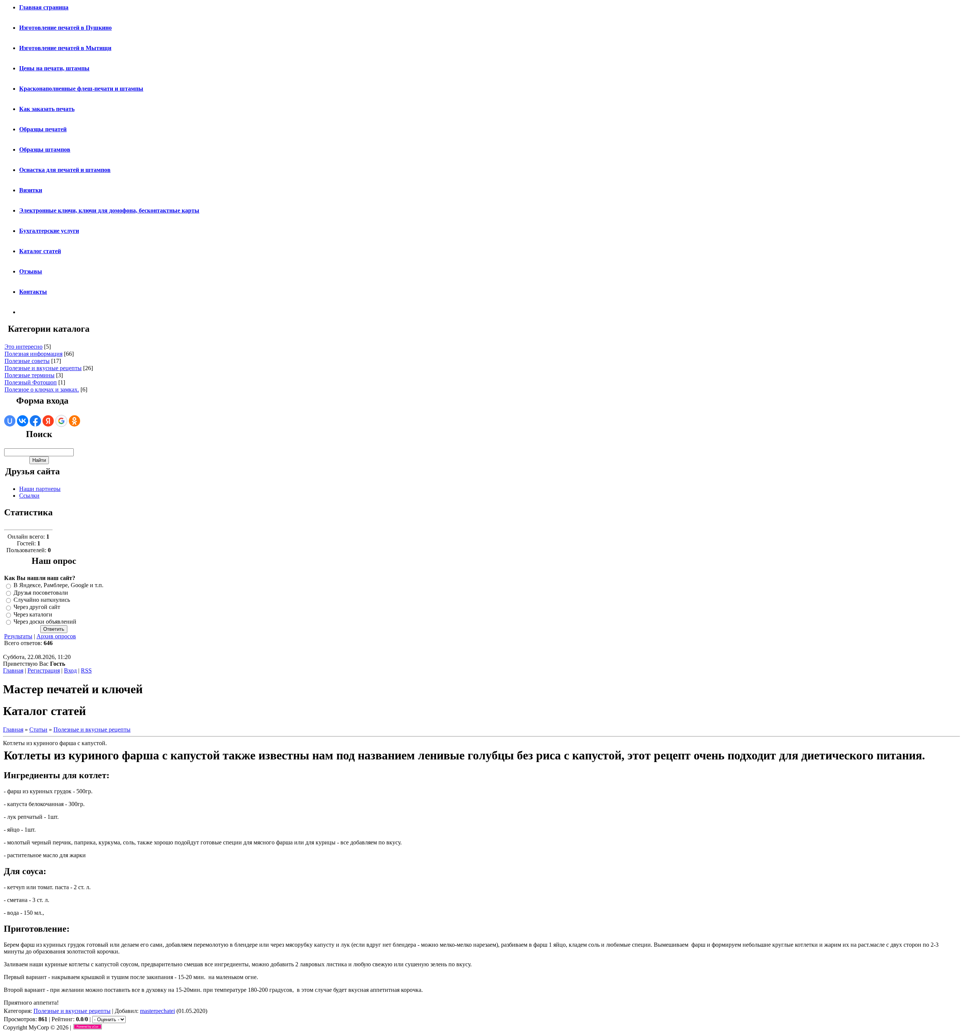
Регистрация (43, 670)
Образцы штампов (44, 149)
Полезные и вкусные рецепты (43, 368)
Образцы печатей (43, 129)
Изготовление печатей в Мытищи (65, 48)
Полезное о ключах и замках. (42, 389)
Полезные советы (27, 361)
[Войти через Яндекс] (48, 421)
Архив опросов (56, 636)
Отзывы (30, 271)
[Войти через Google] (61, 421)
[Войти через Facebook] (35, 421)
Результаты (18, 636)
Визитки (30, 190)
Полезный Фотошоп (31, 382)
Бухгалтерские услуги (49, 231)
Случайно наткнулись (42, 600)
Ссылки (29, 495)
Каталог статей (40, 251)
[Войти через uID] (9, 421)
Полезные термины (30, 375)
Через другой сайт (37, 607)
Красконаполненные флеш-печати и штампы (81, 88)
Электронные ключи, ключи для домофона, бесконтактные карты (109, 210)
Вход (70, 670)
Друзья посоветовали (41, 592)
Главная (13, 670)
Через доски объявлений (45, 621)
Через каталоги (33, 614)
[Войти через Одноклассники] (74, 421)
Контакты (33, 291)
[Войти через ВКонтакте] (22, 421)
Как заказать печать (46, 109)
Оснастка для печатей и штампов (65, 170)
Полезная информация (33, 354)
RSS (86, 670)
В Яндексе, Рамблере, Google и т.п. (58, 585)
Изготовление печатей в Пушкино (65, 27)
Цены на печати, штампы (54, 68)
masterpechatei (157, 1011)
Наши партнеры (40, 489)
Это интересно (24, 346)
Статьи (38, 729)
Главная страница (43, 7)
